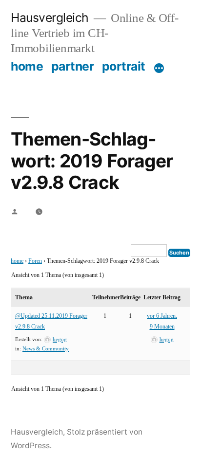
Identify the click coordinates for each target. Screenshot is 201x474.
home (27, 66)
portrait (123, 66)
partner (72, 66)
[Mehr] (159, 68)
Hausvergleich (50, 17)
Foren (35, 261)
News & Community (45, 349)
